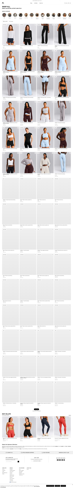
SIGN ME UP (44, 13)
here (42, 11)
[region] (36, 486)
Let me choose (63, 485)
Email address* (39, 7)
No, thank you (57, 485)
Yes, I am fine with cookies (50, 485)
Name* (38, 4)
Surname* (46, 4)
